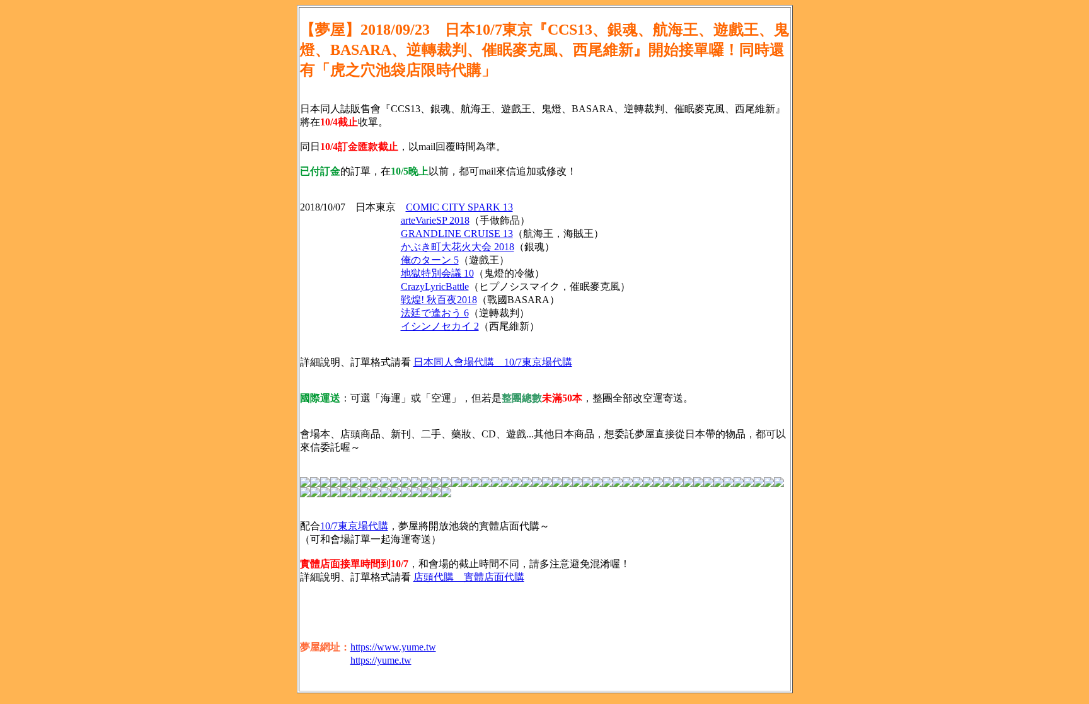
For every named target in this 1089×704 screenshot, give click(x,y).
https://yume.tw (381, 660)
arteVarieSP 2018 (435, 220)
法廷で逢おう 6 (435, 313)
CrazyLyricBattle (435, 286)
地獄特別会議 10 (437, 273)
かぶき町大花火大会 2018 (457, 246)
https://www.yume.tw (393, 647)
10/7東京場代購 (354, 526)
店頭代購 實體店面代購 (468, 577)
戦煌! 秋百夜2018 (439, 299)
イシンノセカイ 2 (440, 326)
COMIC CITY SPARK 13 (459, 207)
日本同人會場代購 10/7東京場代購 (492, 362)
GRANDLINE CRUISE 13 (457, 233)
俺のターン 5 (430, 260)
